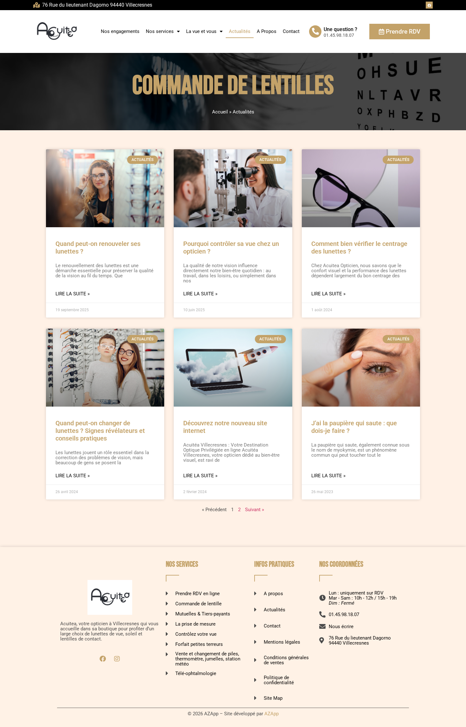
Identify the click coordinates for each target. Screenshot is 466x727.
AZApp (271, 714)
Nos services (160, 31)
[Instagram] (117, 659)
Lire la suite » (72, 293)
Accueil (220, 112)
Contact (291, 31)
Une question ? (340, 29)
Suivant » (254, 509)
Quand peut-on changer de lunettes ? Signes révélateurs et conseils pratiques (100, 430)
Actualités (239, 31)
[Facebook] (429, 5)
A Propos (266, 31)
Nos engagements (120, 31)
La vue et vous (201, 31)
